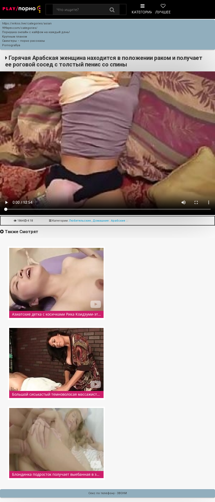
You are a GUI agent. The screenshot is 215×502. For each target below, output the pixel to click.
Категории (142, 11)
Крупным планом (14, 36)
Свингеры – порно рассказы (23, 41)
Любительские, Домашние (89, 220)
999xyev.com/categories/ (19, 28)
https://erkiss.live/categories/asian (27, 23)
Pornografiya (11, 45)
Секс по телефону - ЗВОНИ (107, 493)
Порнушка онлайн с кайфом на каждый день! (36, 32)
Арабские (118, 220)
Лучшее (163, 11)
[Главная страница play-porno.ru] (21, 9)
